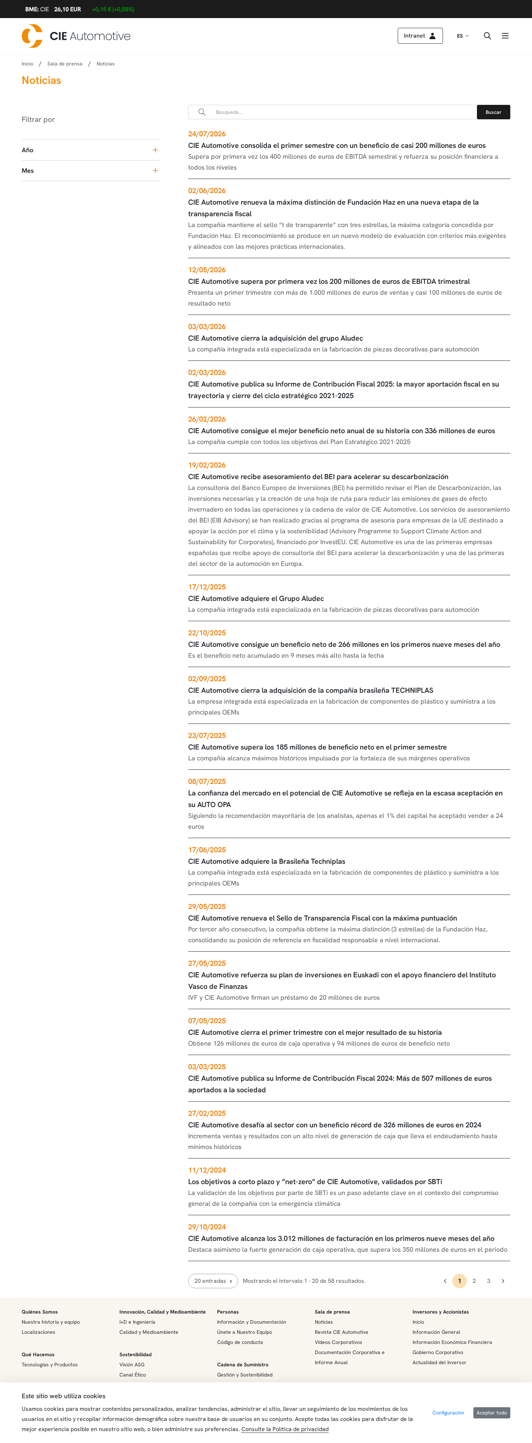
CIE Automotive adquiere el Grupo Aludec (256, 598)
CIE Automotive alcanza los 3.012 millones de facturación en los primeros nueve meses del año (341, 1238)
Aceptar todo (492, 1412)
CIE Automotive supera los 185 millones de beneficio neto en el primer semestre (317, 747)
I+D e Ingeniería (137, 1322)
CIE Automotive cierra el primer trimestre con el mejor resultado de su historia (315, 1032)
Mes (28, 170)
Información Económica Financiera (452, 1342)
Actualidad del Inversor (439, 1362)
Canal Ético (132, 1374)
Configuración (448, 1412)
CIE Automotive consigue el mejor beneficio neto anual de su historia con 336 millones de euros (341, 430)
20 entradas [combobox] (210, 1281)
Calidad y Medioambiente (148, 1332)
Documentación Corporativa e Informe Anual (350, 1357)
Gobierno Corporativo (438, 1352)
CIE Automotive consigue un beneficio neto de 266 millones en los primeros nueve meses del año (344, 644)
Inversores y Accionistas (441, 1311)
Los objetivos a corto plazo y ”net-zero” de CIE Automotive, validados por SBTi (315, 1181)
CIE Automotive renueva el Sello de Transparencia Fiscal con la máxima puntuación (322, 918)
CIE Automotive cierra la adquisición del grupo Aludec (275, 338)
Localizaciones (38, 1332)
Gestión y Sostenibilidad (245, 1374)
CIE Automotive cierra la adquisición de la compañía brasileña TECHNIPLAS (310, 690)
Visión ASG (131, 1364)
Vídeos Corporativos (338, 1342)
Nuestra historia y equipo (51, 1322)
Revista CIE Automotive (341, 1332)
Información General (436, 1332)
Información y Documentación (251, 1322)
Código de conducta (240, 1342)
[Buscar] (493, 112)
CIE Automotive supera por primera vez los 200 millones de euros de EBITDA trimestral (329, 281)
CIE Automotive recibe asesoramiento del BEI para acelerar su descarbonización (318, 476)
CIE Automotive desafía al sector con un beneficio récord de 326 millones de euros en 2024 (334, 1125)
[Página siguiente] (503, 1281)
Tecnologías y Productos (50, 1364)
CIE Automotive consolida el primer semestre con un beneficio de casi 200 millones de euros (337, 145)
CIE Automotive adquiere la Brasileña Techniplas (266, 861)
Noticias (324, 1322)
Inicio (27, 63)
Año (27, 150)
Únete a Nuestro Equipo (244, 1332)
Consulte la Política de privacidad (285, 1429)
